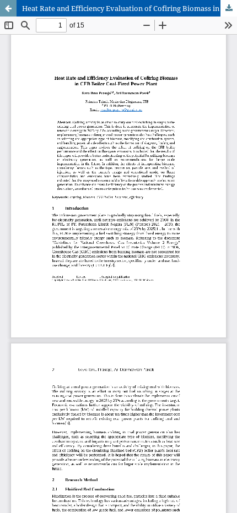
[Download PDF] (228, 8)
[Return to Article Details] (8, 8)
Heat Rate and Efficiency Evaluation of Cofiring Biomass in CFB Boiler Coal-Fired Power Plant (129, 8)
